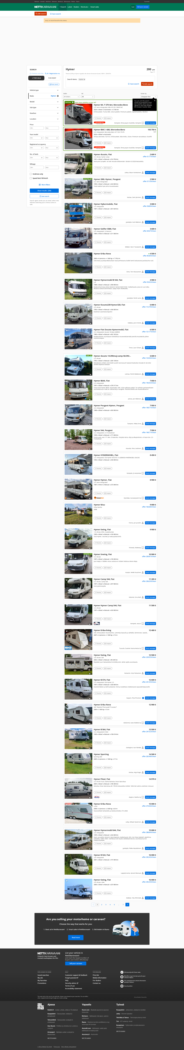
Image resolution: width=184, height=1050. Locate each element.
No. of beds (34, 154)
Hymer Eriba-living (110, 639)
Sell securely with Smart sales (132, 972)
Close (155, 101)
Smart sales (94, 7)
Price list (96, 975)
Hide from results (66, 155)
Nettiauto (36, 1)
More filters (46, 184)
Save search (56, 14)
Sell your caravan (142, 7)
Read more (76, 937)
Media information (99, 978)
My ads (40, 978)
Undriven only (38, 174)
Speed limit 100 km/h (40, 178)
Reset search (54, 84)
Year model (34, 134)
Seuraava (127, 904)
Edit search (42, 14)
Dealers (76, 7)
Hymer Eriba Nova (110, 262)
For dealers (97, 980)
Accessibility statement (73, 988)
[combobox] (44, 95)
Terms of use (70, 986)
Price (31, 124)
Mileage (32, 164)
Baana (77, 1)
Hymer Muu (110, 514)
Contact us (97, 983)
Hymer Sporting (110, 763)
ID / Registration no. (53, 73)
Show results (44, 191)
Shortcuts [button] (84, 7)
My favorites (42, 980)
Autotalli (42, 1)
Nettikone (60, 1)
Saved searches (43, 975)
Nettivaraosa (67, 1)
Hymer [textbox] (55, 96)
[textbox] (43, 101)
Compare (108, 118)
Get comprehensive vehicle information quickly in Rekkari (135, 981)
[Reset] (58, 96)
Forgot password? (71, 978)
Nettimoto (48, 1)
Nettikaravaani (45, 7)
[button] (71, 95)
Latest (70, 7)
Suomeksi (147, 1)
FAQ (66, 980)
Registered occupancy (38, 144)
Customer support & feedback (76, 975)
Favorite (99, 118)
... (118, 904)
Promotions (42, 983)
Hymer (110, 113)
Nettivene (54, 1)
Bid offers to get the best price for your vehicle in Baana (134, 976)
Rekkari (73, 1)
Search (63, 7)
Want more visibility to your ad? (85, 102)
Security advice (70, 983)
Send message (150, 123)
